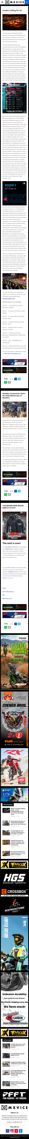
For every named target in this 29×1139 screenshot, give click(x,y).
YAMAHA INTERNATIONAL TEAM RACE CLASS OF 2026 (18, 1062)
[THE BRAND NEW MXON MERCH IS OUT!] (6, 1055)
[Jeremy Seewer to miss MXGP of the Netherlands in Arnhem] (6, 1083)
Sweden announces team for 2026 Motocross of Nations (18, 1045)
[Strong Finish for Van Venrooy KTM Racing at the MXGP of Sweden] (6, 832)
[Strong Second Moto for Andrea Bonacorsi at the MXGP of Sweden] (6, 853)
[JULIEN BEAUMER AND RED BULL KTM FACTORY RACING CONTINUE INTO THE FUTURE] (6, 1072)
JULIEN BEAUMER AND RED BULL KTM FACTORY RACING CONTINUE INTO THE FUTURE (18, 1073)
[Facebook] (7, 1131)
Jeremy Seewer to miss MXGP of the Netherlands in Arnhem (18, 1083)
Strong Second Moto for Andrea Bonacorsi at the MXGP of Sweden (18, 853)
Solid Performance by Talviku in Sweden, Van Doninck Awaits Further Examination (17, 843)
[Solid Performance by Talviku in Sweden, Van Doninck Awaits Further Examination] (6, 842)
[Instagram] (12, 1131)
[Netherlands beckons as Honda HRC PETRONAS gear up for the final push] (6, 823)
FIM (3, 595)
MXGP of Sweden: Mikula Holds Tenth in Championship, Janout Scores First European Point (18, 811)
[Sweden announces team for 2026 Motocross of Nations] (6, 1046)
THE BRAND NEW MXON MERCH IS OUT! (17, 1054)
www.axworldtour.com (8, 298)
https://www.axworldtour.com (13, 353)
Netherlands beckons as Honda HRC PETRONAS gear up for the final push (18, 822)
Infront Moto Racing (8, 591)
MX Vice (17, 1137)
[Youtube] (16, 1131)
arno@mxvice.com (17, 1122)
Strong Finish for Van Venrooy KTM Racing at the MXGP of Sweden (17, 832)
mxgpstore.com (12, 571)
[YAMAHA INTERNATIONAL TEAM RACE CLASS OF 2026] (6, 1064)
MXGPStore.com (7, 598)
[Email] (20, 1131)
